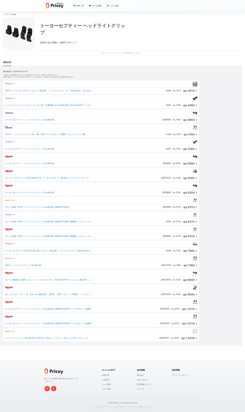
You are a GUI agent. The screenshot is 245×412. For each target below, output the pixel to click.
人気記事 (105, 380)
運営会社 (140, 375)
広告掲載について (144, 384)
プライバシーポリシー (181, 375)
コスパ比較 (106, 389)
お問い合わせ (142, 380)
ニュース (140, 389)
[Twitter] (53, 388)
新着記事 (105, 375)
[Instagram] (47, 388)
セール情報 (106, 384)
